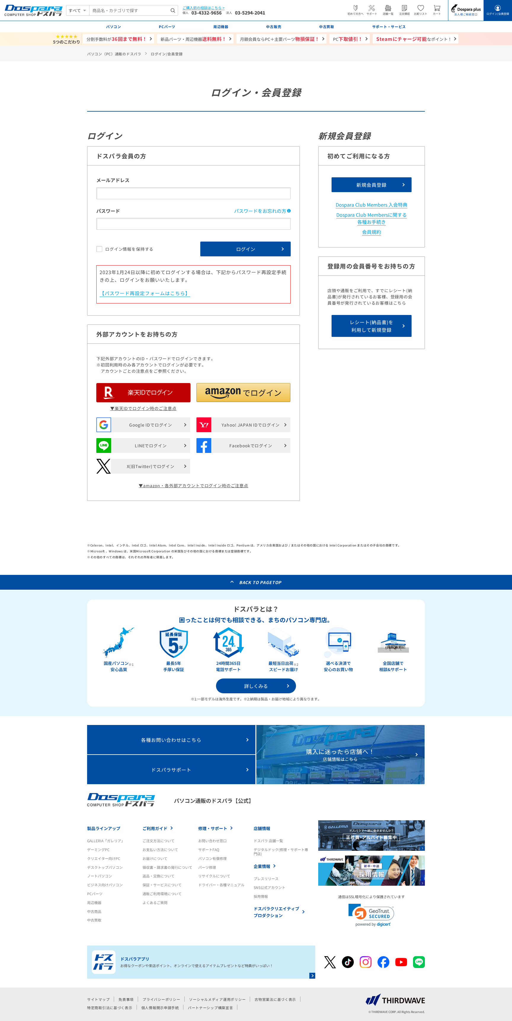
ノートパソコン (99, 875)
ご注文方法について (159, 840)
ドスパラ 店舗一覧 (268, 840)
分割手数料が (117, 38)
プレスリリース (266, 878)
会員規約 (371, 231)
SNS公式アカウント (269, 887)
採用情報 (261, 896)
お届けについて (155, 858)
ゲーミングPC (98, 849)
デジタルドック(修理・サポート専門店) (281, 851)
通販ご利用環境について (162, 893)
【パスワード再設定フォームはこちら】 (145, 293)
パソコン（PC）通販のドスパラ (114, 53)
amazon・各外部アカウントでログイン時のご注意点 (195, 485)
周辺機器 (94, 902)
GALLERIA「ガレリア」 (106, 840)
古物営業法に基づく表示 (275, 999)
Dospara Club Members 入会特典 (371, 204)
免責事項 (126, 999)
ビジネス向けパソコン (105, 884)
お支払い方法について (160, 849)
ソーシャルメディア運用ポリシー (217, 999)
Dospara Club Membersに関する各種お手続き (371, 218)
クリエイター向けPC (103, 858)
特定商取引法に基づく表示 (109, 1007)
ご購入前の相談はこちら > (204, 8)
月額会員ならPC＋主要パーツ (280, 38)
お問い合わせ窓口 (212, 840)
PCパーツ (95, 893)
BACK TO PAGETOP (260, 582)
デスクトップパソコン (105, 867)
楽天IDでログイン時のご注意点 (145, 408)
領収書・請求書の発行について (167, 867)
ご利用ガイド (155, 828)
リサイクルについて (214, 875)
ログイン (245, 249)
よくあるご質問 (155, 902)
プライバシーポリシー (161, 999)
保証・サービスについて (162, 884)
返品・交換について (159, 875)
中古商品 (94, 911)
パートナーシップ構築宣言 (210, 1007)
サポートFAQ (208, 849)
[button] (243, 392)
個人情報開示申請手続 (160, 1007)
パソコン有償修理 (212, 858)
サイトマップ (98, 999)
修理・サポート (212, 828)
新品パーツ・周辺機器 (194, 38)
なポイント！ (414, 38)
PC (348, 38)
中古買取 (94, 919)
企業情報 (262, 866)
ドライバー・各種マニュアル (221, 884)
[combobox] (133, 10)
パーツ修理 (207, 867)
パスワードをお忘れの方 (260, 210)
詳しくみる (256, 685)
